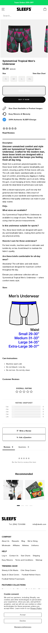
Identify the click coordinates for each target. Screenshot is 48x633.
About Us (5, 541)
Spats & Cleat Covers (10, 575)
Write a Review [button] (25, 431)
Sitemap (39, 560)
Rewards (15, 541)
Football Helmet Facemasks (13, 579)
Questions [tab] (22, 447)
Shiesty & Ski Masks (10, 570)
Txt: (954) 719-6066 (17, 524)
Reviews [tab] (7, 447)
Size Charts (25, 556)
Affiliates (16, 545)
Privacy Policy (36, 608)
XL (29, 79)
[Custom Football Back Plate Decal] (35, 490)
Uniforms (35, 545)
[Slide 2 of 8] (35, 490)
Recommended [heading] (24, 474)
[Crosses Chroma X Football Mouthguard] (13, 490)
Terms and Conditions (24, 560)
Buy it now (24, 99)
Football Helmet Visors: (31, 575)
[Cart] (45, 9)
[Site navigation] (3, 9)
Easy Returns (7, 560)
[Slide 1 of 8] (13, 490)
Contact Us (13, 556)
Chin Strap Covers (28, 570)
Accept (22, 615)
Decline (23, 621)
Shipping (36, 556)
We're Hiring (33, 541)
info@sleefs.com (39, 524)
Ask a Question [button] (25, 437)
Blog (23, 541)
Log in (4, 556)
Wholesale (6, 545)
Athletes (25, 545)
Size (24, 73)
